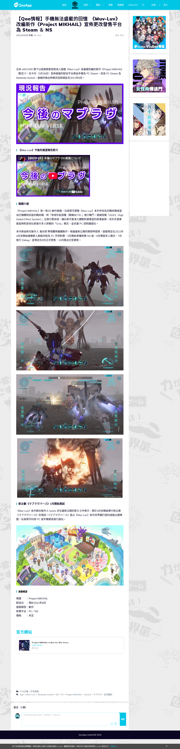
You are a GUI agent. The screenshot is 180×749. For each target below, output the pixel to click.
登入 (166, 5)
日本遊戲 (34, 691)
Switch (87, 694)
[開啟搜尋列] (143, 5)
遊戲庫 (120, 5)
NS (57, 694)
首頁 (64, 5)
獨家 (98, 5)
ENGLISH (132, 5)
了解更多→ (114, 746)
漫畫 (110, 5)
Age (22, 694)
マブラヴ (97, 694)
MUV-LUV (31, 694)
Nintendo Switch (46, 694)
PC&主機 (24, 691)
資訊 (86, 5)
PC (62, 694)
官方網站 (24, 631)
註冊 (153, 5)
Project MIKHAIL (74, 694)
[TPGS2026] (75, 5)
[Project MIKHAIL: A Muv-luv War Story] (69, 645)
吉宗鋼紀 (108, 694)
